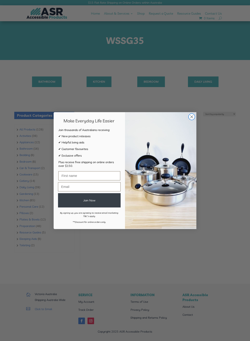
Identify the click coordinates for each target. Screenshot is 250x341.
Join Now (89, 200)
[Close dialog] (192, 117)
